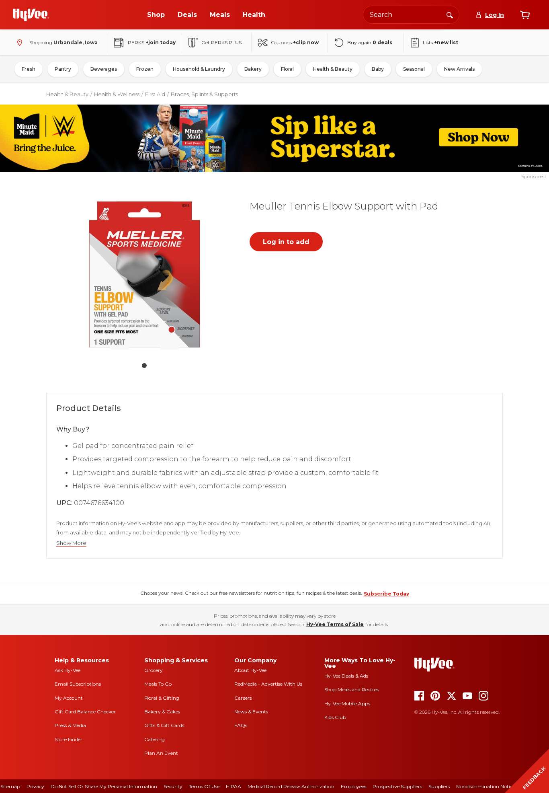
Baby (378, 69)
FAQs (240, 725)
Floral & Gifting (161, 698)
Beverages (103, 69)
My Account (69, 698)
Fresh (28, 69)
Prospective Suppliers (397, 786)
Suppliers (439, 786)
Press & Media (70, 725)
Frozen (145, 69)
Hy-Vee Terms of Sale (335, 624)
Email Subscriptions (78, 684)
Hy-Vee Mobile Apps (347, 704)
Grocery (153, 670)
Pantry (63, 69)
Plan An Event (161, 753)
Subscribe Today (386, 594)
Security (173, 786)
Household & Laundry (199, 69)
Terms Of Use (204, 786)
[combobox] (411, 15)
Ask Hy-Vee (67, 670)
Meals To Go (158, 684)
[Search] (449, 14)
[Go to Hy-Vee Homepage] (31, 14)
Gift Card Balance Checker (85, 712)
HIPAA (233, 786)
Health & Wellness (116, 94)
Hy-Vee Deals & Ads (346, 676)
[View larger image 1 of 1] (144, 273)
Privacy (35, 786)
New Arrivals (459, 69)
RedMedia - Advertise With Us (268, 684)
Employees (353, 786)
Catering (154, 739)
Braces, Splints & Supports (204, 94)
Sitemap (10, 786)
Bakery (253, 69)
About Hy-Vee (250, 670)
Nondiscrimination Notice (485, 786)
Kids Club (335, 717)
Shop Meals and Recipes (351, 689)
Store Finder (68, 739)
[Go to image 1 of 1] (144, 365)
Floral (287, 69)
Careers (243, 698)
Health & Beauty (332, 69)
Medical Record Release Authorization (291, 786)
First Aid (155, 94)
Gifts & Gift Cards (164, 725)
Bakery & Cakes (162, 712)
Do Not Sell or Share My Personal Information (104, 786)
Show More (71, 543)
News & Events (251, 712)
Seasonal (414, 69)
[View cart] (525, 15)
